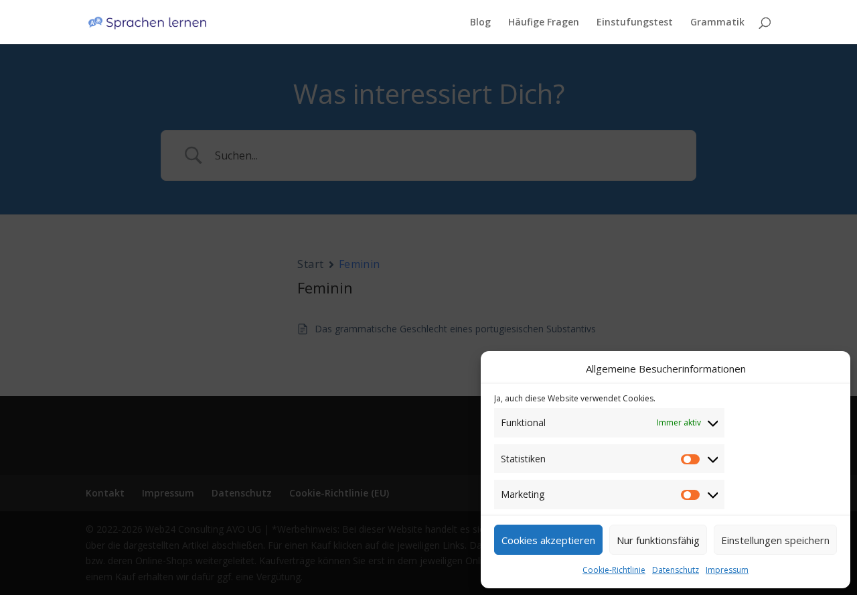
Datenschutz (675, 570)
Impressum (727, 570)
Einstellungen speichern (775, 540)
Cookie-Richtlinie (613, 570)
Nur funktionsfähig (658, 540)
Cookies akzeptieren (548, 540)
